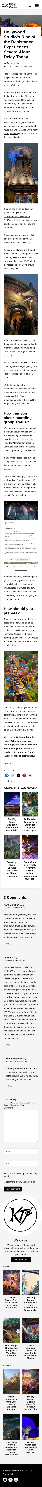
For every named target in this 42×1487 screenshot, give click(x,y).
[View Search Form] (29, 5)
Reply (8, 944)
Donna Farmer (12, 63)
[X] (10, 1480)
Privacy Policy (8, 1474)
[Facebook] (5, 1480)
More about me (20, 1259)
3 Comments (26, 66)
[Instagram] (16, 1480)
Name (8, 1151)
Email (8, 1163)
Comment (9, 1108)
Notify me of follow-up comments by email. (20, 1174)
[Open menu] (36, 5)
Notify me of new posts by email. (21, 1182)
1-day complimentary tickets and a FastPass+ (17, 216)
